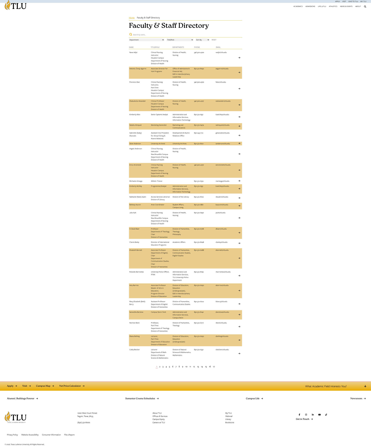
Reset (214, 40)
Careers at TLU (159, 422)
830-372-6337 (198, 349)
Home (132, 17)
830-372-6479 (199, 125)
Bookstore (229, 422)
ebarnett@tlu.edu (222, 250)
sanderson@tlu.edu (223, 143)
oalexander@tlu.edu (223, 101)
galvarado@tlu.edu (223, 133)
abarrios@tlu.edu (222, 285)
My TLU (363, 1)
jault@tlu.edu (220, 212)
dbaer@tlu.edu (221, 229)
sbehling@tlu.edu (222, 336)
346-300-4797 (199, 101)
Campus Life (252, 399)
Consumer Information (51, 434)
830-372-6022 (199, 301)
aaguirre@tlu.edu (222, 68)
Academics (298, 6)
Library (228, 419)
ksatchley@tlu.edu (222, 114)
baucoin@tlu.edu (222, 204)
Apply (337, 1)
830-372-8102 (199, 197)
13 (198, 366)
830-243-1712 (198, 133)
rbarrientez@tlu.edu (223, 272)
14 (202, 366)
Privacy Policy (12, 434)
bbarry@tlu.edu (221, 301)
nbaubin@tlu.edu (222, 197)
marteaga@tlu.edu (222, 181)
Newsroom (356, 399)
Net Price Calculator (70, 386)
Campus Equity (159, 419)
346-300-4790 (199, 52)
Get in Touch (302, 419)
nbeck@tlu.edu (221, 322)
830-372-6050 (199, 285)
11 (190, 366)
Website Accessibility (30, 434)
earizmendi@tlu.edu (223, 165)
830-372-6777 (199, 322)
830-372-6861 (198, 204)
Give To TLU (353, 1)
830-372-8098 (199, 242)
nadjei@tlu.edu (221, 52)
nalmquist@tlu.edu (222, 125)
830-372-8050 (199, 68)
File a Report (69, 434)
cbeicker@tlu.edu (222, 349)
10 (186, 366)
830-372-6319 (198, 181)
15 (206, 366)
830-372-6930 (199, 212)
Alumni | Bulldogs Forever (20, 399)
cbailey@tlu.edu (221, 242)
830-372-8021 (199, 143)
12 (194, 366)
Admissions (310, 6)
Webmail (228, 416)
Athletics (333, 6)
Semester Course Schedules (140, 399)
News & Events (346, 6)
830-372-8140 (199, 312)
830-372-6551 (198, 114)
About (358, 6)
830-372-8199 (198, 272)
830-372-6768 (199, 229)
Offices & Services (160, 416)
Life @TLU (322, 6)
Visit (344, 1)
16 (210, 366)
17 (214, 366)
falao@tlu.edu (221, 82)
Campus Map (43, 386)
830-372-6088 (199, 250)
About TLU (157, 413)
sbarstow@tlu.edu (222, 312)
